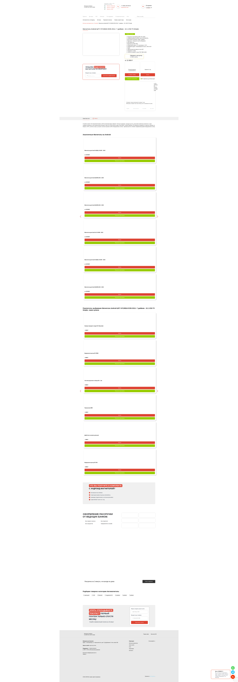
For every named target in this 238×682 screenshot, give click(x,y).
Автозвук (99, 19)
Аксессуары (128, 19)
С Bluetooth (100, 595)
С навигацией (86, 595)
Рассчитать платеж (139, 622)
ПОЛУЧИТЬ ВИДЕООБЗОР (109, 75)
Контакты (131, 650)
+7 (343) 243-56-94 (126, 5)
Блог (128, 16)
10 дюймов (117, 595)
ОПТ (96, 16)
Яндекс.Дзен (140, 634)
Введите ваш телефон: (90, 72)
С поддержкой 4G (109, 595)
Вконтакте (148, 634)
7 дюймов (131, 595)
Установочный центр (119, 16)
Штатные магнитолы (133, 643)
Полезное (102, 16)
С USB (93, 595)
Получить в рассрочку (132, 78)
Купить (147, 74)
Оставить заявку (132, 74)
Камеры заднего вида (119, 19)
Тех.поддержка (110, 16)
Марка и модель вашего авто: (138, 608)
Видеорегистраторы (107, 19)
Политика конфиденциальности (89, 652)
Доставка (91, 16)
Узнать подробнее (149, 581)
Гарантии (85, 16)
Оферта (84, 654)
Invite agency (152, 676)
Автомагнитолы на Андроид (89, 19)
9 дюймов (125, 595)
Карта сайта (131, 644)
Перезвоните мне (124, 7)
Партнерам (131, 648)
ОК (154, 634)
